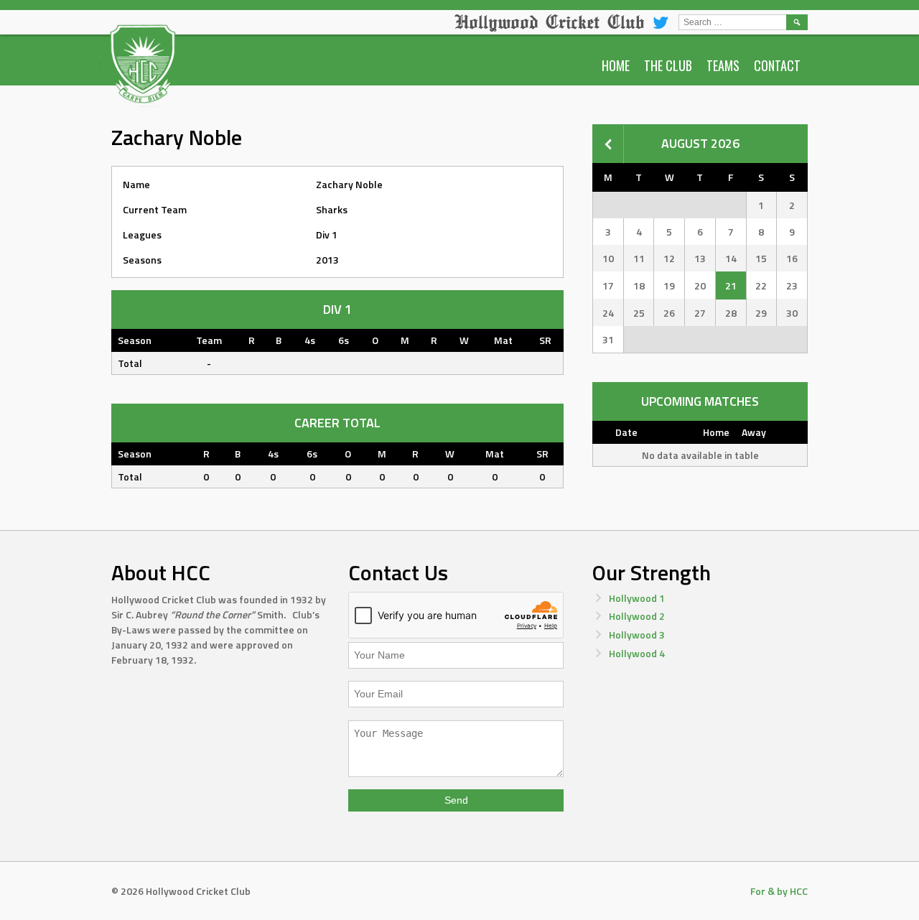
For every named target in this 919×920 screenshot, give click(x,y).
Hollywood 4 (637, 653)
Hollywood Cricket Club (549, 21)
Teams (723, 65)
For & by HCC (779, 890)
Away (754, 432)
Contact (777, 65)
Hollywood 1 (637, 597)
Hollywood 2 (637, 615)
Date (626, 432)
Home (616, 65)
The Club (668, 65)
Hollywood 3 (637, 634)
